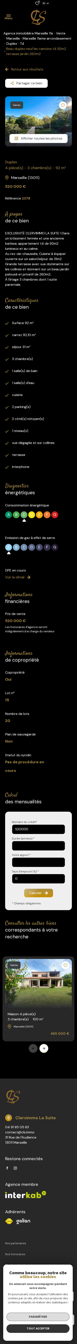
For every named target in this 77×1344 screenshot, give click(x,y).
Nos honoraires (15, 1254)
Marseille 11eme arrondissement (47, 38)
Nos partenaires (15, 1243)
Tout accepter (38, 1328)
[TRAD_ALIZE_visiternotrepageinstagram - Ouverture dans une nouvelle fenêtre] (15, 1168)
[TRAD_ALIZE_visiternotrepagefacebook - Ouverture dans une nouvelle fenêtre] (7, 1168)
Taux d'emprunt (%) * (25, 871)
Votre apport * (21, 855)
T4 (22, 43)
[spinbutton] (38, 879)
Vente (60, 33)
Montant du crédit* (24, 822)
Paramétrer (38, 1317)
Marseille (13, 38)
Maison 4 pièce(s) (25, 1016)
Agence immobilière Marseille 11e (28, 33)
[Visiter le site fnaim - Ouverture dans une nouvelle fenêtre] (9, 1221)
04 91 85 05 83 (17, 1127)
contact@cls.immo (19, 1132)
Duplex (11, 43)
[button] (43, 1048)
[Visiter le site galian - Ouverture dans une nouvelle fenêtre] (23, 1221)
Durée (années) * (23, 838)
